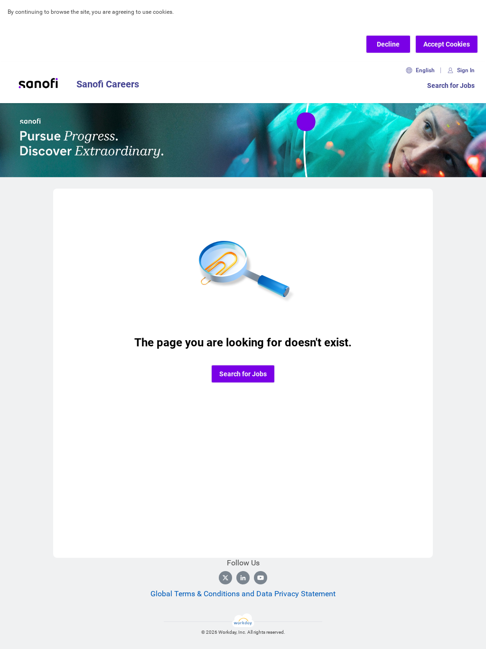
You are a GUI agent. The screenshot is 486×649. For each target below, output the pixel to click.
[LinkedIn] (243, 577)
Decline (388, 44)
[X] (225, 577)
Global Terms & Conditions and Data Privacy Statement (243, 593)
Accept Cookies (446, 44)
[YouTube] (260, 577)
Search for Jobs (451, 85)
